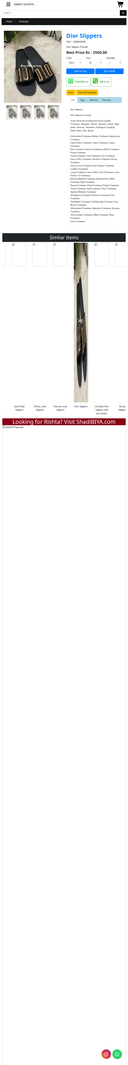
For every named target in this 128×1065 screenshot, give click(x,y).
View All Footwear (87, 92)
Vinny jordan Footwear (81, 215)
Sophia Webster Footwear (83, 192)
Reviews (107, 100)
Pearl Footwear (95, 185)
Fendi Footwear (78, 156)
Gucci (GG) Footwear (81, 159)
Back (71, 92)
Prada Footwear (111, 185)
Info (73, 100)
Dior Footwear (77, 149)
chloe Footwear (100, 142)
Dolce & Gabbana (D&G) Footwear (102, 149)
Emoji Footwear (78, 152)
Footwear (24, 21)
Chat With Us (81, 81)
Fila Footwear (94, 156)
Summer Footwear (101, 195)
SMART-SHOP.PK (18, 4)
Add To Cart (80, 71)
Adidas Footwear (100, 136)
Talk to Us (104, 81)
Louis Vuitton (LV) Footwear (100, 172)
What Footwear (101, 215)
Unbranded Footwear (81, 136)
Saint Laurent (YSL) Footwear (101, 188)
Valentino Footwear (102, 208)
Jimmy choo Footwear (81, 165)
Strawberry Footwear (81, 195)
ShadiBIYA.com (96, 422)
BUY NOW (109, 71)
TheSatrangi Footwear (102, 201)
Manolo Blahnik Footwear (83, 179)
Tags (82, 100)
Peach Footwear (78, 185)
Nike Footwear (87, 182)
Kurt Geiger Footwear (103, 165)
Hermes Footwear (101, 159)
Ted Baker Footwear (80, 201)
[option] (12, 328)
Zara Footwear (77, 221)
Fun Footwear (108, 156)
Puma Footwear (78, 188)
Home (9, 21)
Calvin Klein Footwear (81, 142)
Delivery (94, 100)
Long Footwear (78, 172)
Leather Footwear (79, 169)
